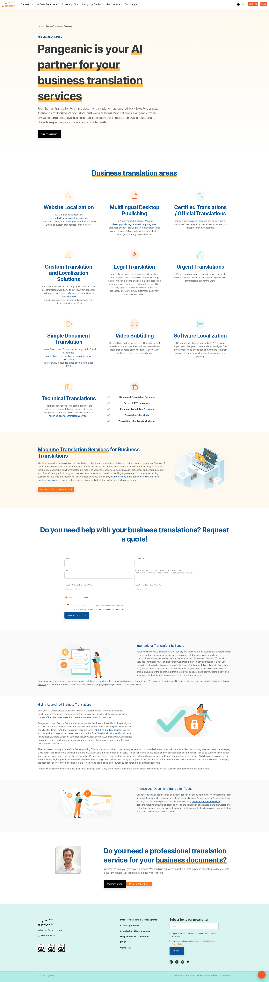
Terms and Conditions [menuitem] (185, 975)
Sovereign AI (69, 4)
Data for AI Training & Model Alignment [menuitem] (139, 920)
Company (130, 4)
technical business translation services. (68, 415)
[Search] (243, 3)
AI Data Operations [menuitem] (129, 925)
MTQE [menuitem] (123, 942)
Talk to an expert (49, 134)
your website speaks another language (68, 218)
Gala (94, 733)
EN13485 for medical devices (107, 730)
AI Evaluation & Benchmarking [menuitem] (135, 931)
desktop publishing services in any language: (134, 224)
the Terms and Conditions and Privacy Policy (107, 609)
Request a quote (114, 884)
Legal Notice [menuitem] (203, 975)
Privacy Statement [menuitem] (220, 975)
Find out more (48, 935)
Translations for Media (136, 415)
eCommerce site (182, 681)
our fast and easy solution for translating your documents (68, 358)
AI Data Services (46, 4)
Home (40, 26)
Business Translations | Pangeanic (59, 26)
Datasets (26, 4)
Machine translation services (56, 489)
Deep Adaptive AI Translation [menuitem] (134, 936)
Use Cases (112, 4)
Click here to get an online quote (62, 717)
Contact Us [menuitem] (126, 948)
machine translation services (206, 801)
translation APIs (68, 296)
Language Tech (91, 4)
